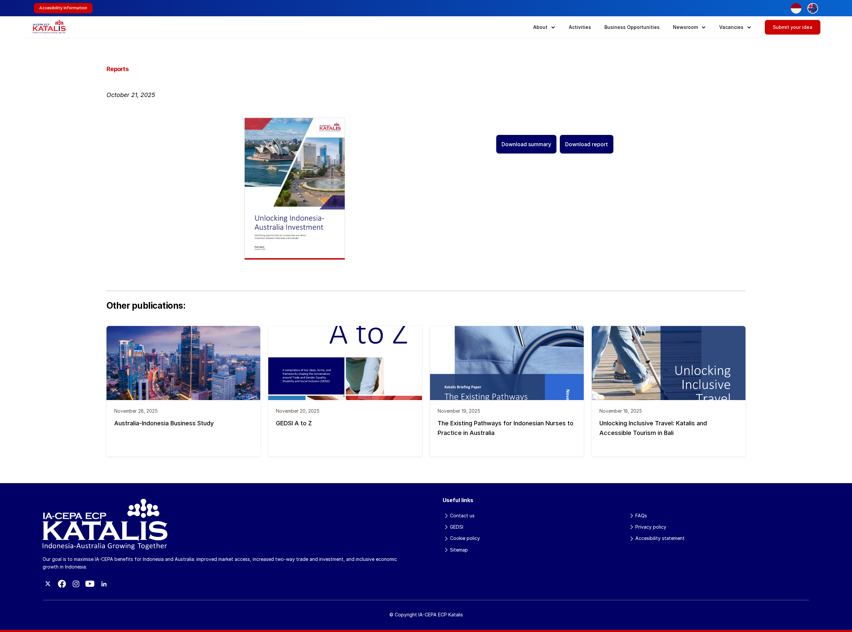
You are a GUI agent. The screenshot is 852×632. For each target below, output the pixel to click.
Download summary (526, 144)
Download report (586, 144)
